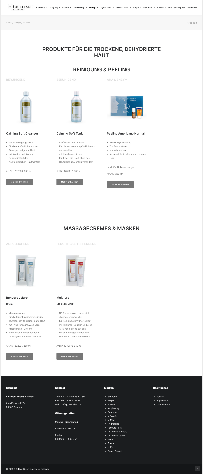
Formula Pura (122, 8)
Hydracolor (106, 8)
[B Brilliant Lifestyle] (20, 7)
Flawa (111, 443)
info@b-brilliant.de (71, 404)
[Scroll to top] (197, 468)
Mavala (160, 8)
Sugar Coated (115, 451)
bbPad (111, 447)
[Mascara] (127, 106)
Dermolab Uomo (116, 435)
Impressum (162, 400)
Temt (110, 439)
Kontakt (161, 396)
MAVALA (112, 416)
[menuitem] (41, 7)
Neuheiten (192, 8)
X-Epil (136, 8)
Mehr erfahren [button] (19, 182)
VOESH (65, 8)
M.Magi (92, 8)
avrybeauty (79, 8)
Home (9, 22)
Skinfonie (40, 8)
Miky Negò (55, 8)
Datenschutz (163, 404)
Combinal (147, 8)
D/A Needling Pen (176, 8)
